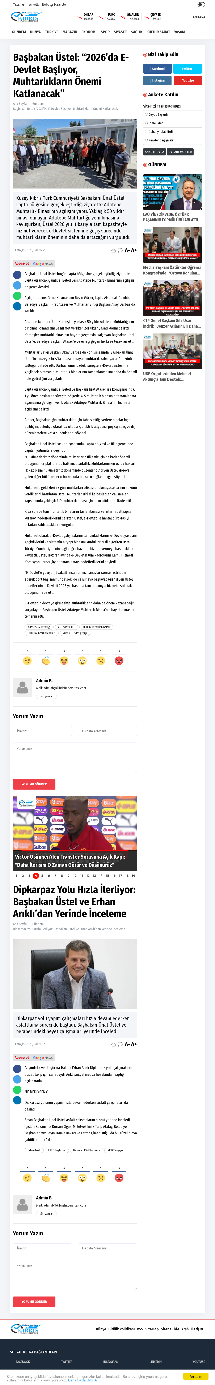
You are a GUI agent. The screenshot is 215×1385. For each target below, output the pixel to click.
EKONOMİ (89, 32)
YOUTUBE (199, 1362)
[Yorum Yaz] (120, 250)
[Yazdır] (113, 250)
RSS (140, 1329)
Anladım (196, 1376)
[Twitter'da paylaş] (17, 285)
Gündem (38, 104)
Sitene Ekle (170, 1329)
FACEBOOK (23, 1362)
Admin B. (44, 681)
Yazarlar (18, 4)
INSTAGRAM (111, 1362)
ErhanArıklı (34, 1150)
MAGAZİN (70, 32)
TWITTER (66, 1362)
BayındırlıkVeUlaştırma (86, 1150)
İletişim (197, 1329)
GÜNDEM (19, 32)
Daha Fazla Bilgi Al (83, 1379)
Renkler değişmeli (161, 140)
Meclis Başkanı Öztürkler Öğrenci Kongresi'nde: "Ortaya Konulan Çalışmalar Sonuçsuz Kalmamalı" (172, 273)
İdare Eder (156, 123)
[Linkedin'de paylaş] (17, 306)
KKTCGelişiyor (116, 1150)
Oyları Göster (180, 152)
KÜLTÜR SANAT (158, 32)
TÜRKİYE (51, 32)
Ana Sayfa (20, 104)
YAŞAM (179, 32)
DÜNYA (35, 32)
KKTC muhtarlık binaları (96, 627)
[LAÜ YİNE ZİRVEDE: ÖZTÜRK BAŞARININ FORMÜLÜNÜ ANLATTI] (172, 192)
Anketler (34, 4)
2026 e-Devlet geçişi (75, 633)
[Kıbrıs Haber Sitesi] (26, 17)
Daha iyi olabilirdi (161, 132)
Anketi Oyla (154, 152)
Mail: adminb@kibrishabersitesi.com (61, 688)
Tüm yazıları (46, 696)
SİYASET (120, 32)
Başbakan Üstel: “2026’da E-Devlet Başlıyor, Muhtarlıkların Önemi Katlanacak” (66, 109)
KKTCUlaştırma (57, 1150)
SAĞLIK (136, 32)
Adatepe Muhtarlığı (39, 627)
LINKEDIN (156, 1362)
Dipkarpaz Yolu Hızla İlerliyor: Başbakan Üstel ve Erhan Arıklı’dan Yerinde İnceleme (69, 929)
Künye (101, 1329)
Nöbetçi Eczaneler (54, 4)
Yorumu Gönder (34, 784)
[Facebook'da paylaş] (17, 275)
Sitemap (152, 1329)
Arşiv (185, 1329)
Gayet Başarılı (158, 115)
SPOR (105, 32)
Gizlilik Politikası (121, 1329)
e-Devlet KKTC (66, 627)
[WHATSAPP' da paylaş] (17, 296)
